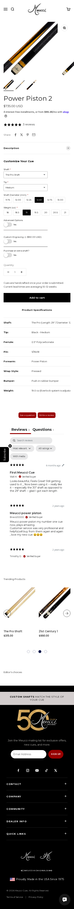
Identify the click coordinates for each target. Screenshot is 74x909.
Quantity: (9, 265)
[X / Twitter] (55, 770)
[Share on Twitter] (21, 135)
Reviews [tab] (20, 429)
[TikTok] (46, 770)
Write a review (46, 415)
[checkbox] (19, 456)
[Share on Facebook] (15, 135)
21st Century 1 (48, 631)
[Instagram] (27, 770)
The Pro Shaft (13, 631)
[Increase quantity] (21, 272)
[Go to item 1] (9, 85)
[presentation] (7, 613)
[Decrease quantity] (8, 272)
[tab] (43, 430)
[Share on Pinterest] (28, 135)
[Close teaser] (10, 446)
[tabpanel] (37, 500)
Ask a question (27, 415)
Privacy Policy (36, 897)
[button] (28, 651)
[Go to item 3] (32, 85)
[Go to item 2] (20, 85)
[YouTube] (37, 770)
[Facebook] (18, 770)
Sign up (56, 754)
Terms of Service (14, 897)
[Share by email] (34, 135)
